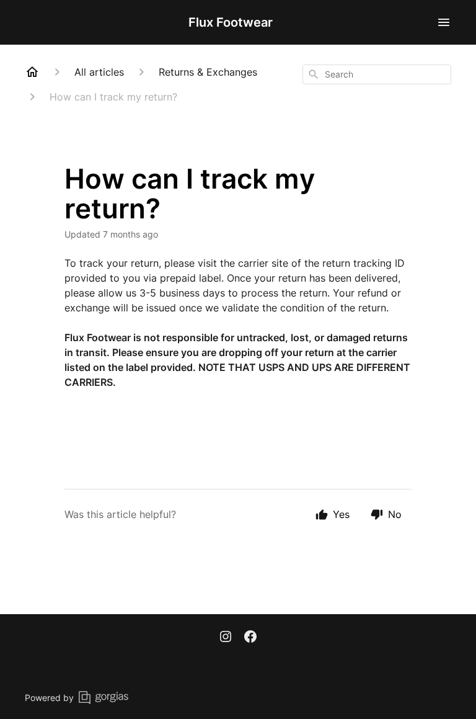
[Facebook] (250, 637)
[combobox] (376, 74)
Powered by (49, 697)
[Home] (32, 72)
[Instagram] (225, 637)
